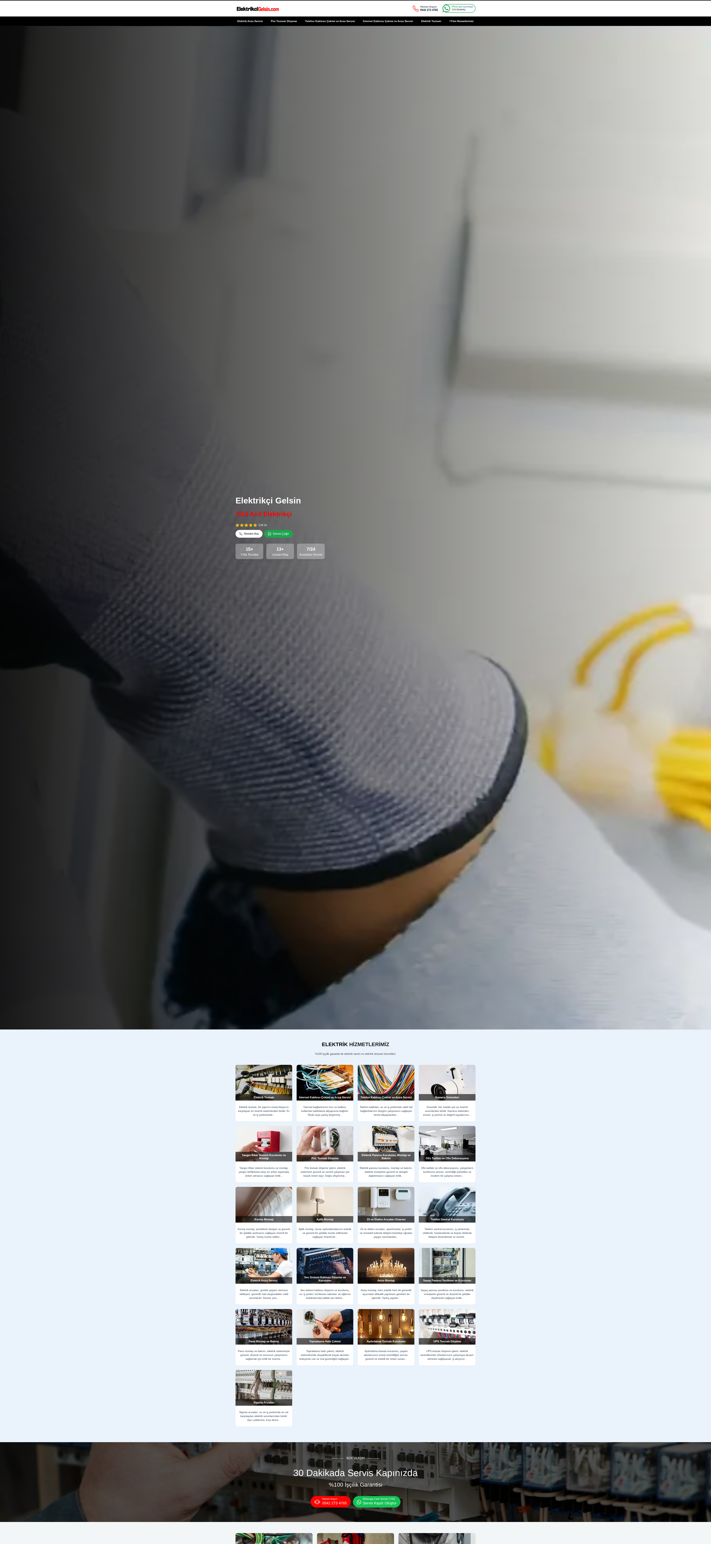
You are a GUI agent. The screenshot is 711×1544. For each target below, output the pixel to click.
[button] (249, 534)
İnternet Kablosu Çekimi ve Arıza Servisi (388, 21)
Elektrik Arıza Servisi (250, 21)
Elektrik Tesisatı (431, 21)
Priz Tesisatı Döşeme (284, 21)
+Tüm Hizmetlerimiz (461, 21)
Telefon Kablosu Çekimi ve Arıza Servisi (330, 21)
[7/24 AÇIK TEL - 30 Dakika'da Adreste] (258, 8)
